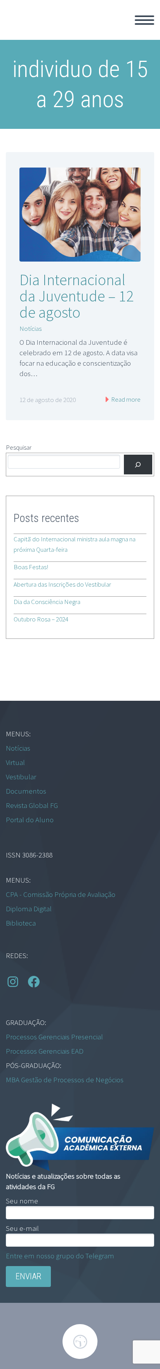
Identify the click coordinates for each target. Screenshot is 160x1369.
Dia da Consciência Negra (47, 601)
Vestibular (21, 776)
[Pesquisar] (138, 464)
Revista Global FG (32, 805)
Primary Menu (144, 20)
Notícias (30, 328)
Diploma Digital (29, 908)
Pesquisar (18, 447)
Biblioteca (21, 922)
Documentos (26, 791)
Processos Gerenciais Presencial (54, 1036)
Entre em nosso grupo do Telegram (60, 1255)
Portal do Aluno (30, 819)
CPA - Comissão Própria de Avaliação (60, 894)
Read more (125, 399)
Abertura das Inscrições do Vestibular (62, 584)
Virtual (15, 762)
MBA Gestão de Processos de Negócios (64, 1079)
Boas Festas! (31, 567)
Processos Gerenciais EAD (44, 1051)
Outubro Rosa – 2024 (41, 619)
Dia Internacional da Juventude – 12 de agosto (76, 296)
